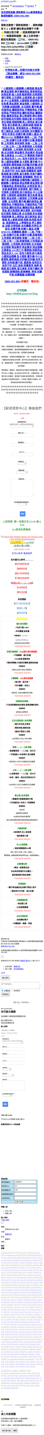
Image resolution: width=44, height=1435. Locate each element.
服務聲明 (23, 1407)
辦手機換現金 (19, 969)
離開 (15, 1430)
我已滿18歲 (6, 1430)
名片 (6, 63)
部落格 (7, 61)
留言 (27, 961)
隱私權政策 (37, 1405)
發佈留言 (5, 994)
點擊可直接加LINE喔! (22, 549)
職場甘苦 (18, 54)
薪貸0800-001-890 (8, 946)
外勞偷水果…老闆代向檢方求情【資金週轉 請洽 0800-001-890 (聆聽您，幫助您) (22, 74)
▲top (3, 972)
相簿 (6, 58)
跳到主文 (4, 20)
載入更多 (5, 978)
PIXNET (10, 1405)
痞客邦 (22, 961)
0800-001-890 (12, 281)
